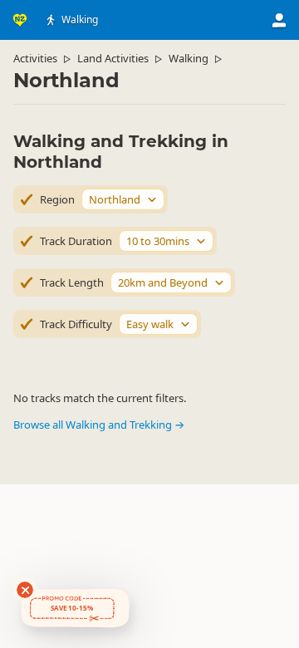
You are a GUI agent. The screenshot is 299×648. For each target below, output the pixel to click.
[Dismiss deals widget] (25, 590)
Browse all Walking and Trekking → (98, 424)
